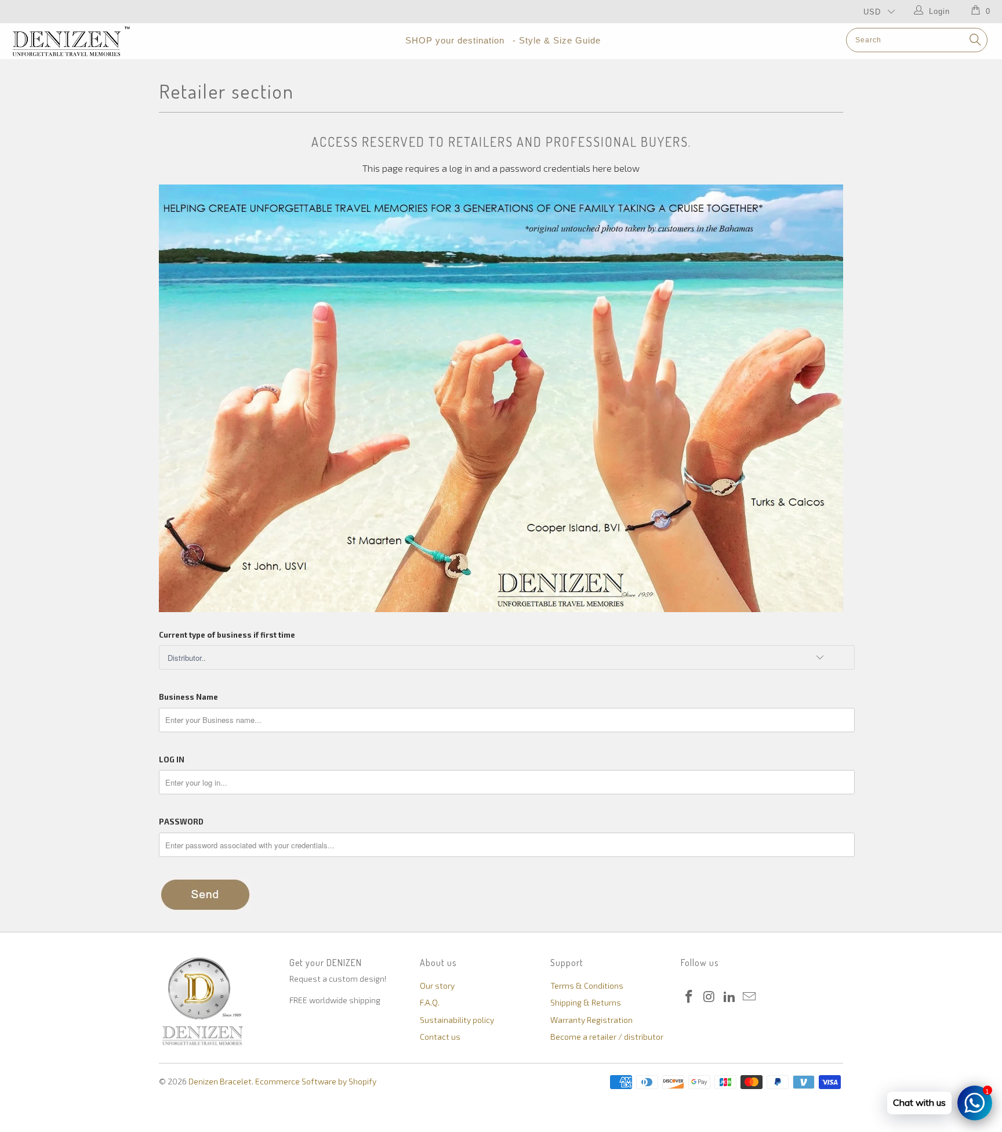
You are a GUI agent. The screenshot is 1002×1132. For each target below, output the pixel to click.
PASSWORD (181, 821)
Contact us (440, 1036)
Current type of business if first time (227, 634)
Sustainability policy (457, 1020)
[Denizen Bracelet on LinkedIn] (729, 997)
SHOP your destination (454, 40)
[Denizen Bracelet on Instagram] (709, 997)
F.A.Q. (430, 1002)
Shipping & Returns (585, 1002)
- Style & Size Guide (557, 40)
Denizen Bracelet (220, 1081)
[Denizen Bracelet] (86, 41)
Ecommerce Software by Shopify (315, 1081)
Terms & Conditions (586, 985)
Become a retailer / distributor (606, 1036)
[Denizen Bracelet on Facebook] (689, 997)
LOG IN (171, 759)
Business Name (188, 696)
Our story (437, 985)
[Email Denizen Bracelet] (749, 997)
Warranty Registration (591, 1020)
